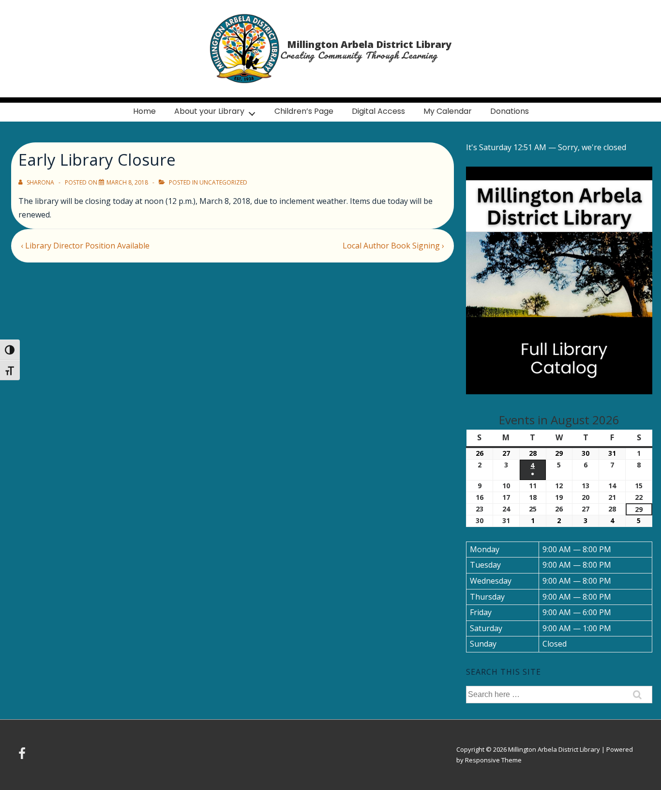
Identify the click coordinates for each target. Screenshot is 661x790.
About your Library (209, 111)
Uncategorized (223, 182)
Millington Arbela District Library (369, 44)
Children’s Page (303, 111)
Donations (509, 111)
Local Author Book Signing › (393, 245)
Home (144, 111)
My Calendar (447, 111)
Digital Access (378, 111)
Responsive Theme (493, 760)
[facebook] (23, 756)
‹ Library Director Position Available (85, 245)
